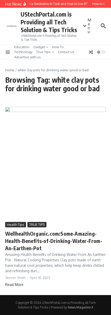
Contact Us (66, 52)
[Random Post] (91, 52)
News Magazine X (80, 307)
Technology (23, 52)
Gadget (39, 47)
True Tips (43, 52)
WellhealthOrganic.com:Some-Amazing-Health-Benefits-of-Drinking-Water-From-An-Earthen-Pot (53, 240)
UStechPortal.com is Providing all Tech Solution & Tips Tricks (49, 21)
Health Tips (15, 224)
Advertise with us (27, 57)
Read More (14, 284)
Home (9, 70)
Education (21, 47)
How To (58, 47)
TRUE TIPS (37, 224)
